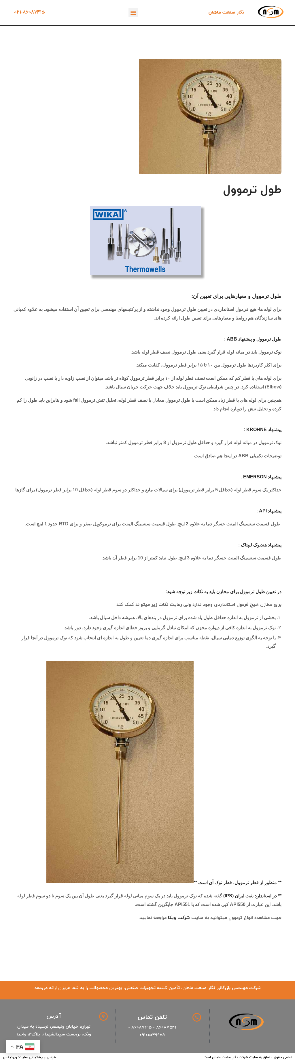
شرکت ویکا (179, 918)
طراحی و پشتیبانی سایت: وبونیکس (29, 1057)
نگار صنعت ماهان (226, 12)
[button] (133, 12)
